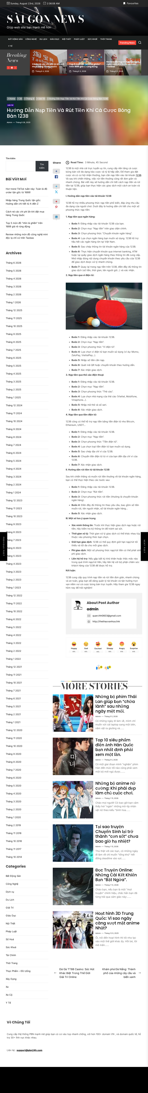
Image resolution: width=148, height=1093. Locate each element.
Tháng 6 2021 (13, 698)
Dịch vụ (10, 891)
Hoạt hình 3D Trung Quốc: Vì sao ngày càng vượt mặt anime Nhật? (117, 921)
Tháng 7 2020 (13, 769)
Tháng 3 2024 (13, 476)
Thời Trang (106, 39)
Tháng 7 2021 (13, 690)
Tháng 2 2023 (13, 579)
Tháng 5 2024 (13, 460)
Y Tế (10, 46)
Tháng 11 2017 (13, 849)
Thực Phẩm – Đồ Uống (18, 971)
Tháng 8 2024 (13, 437)
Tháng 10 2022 (14, 611)
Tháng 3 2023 (13, 571)
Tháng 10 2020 (14, 746)
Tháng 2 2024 (13, 484)
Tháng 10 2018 (14, 841)
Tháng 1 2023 (13, 587)
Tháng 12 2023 (14, 500)
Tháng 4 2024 (13, 468)
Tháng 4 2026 (13, 278)
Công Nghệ (31, 39)
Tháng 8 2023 (13, 532)
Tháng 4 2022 (13, 635)
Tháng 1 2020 (13, 817)
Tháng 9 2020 (13, 753)
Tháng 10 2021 (14, 682)
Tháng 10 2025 (14, 326)
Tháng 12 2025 (14, 310)
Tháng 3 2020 (13, 801)
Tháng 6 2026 (13, 262)
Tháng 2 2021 (13, 714)
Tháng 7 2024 (13, 445)
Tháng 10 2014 (14, 856)
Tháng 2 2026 (13, 294)
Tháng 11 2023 (14, 508)
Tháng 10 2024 (14, 421)
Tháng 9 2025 (13, 334)
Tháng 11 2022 (14, 603)
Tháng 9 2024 (13, 429)
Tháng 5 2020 (13, 785)
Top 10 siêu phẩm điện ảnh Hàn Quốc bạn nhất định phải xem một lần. (114, 747)
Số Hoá (10, 939)
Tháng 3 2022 (13, 643)
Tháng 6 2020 (13, 777)
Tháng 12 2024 (14, 405)
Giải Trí (10, 105)
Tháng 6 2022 (13, 619)
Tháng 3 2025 (13, 381)
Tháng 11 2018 (13, 833)
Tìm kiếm (10, 158)
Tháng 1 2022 (13, 658)
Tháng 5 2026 (13, 270)
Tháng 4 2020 (13, 793)
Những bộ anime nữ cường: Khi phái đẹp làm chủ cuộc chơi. (115, 788)
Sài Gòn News (45, 19)
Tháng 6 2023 (13, 547)
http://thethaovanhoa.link (106, 621)
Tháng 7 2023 (13, 540)
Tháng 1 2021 (13, 722)
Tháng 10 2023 (14, 516)
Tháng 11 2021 (13, 674)
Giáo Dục (54, 39)
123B (138, 175)
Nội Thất (66, 39)
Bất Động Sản (15, 39)
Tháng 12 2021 (14, 666)
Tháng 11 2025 (14, 318)
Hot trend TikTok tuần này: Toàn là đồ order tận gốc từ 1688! (121, 64)
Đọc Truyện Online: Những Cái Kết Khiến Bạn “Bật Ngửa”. (116, 875)
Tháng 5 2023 (13, 555)
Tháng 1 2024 (13, 492)
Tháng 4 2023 (13, 563)
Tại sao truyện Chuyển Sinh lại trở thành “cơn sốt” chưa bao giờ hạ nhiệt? (116, 834)
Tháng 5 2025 (13, 365)
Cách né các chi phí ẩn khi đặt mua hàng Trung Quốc (25, 213)
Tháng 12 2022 (14, 595)
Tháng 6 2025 (13, 357)
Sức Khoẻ (92, 39)
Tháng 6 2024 (13, 452)
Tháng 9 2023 (13, 524)
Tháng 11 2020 (14, 738)
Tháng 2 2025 (13, 389)
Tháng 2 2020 (13, 809)
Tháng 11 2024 (14, 413)
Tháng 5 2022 (13, 627)
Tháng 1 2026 (13, 302)
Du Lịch (43, 39)
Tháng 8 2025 (13, 342)
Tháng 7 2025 (13, 349)
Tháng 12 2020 (14, 730)
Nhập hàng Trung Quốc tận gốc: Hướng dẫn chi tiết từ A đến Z (23, 202)
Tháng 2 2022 (13, 650)
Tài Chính (11, 955)
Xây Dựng (11, 978)
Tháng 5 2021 (13, 706)
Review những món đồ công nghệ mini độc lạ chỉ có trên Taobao (84, 64)
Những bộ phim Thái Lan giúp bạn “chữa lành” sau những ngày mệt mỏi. (116, 704)
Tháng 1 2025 (13, 397)
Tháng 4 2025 (13, 373)
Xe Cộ (9, 994)
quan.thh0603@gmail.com (106, 615)
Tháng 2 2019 (13, 825)
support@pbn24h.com (29, 1050)
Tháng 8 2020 (13, 761)
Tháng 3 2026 (13, 286)
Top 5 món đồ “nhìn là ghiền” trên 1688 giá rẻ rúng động (48, 65)
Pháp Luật (79, 39)
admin (9, 122)
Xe (7, 986)
